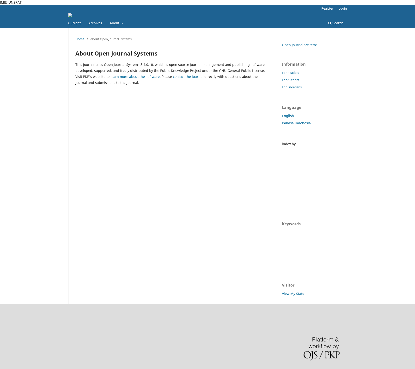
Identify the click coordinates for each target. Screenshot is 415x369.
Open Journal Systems (299, 45)
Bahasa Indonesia (296, 123)
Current (74, 23)
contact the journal (188, 76)
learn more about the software (135, 76)
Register (327, 8)
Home (79, 39)
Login (343, 8)
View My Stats (293, 293)
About (115, 23)
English (288, 115)
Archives (95, 23)
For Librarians (292, 87)
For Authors (290, 80)
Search (337, 23)
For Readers (290, 72)
